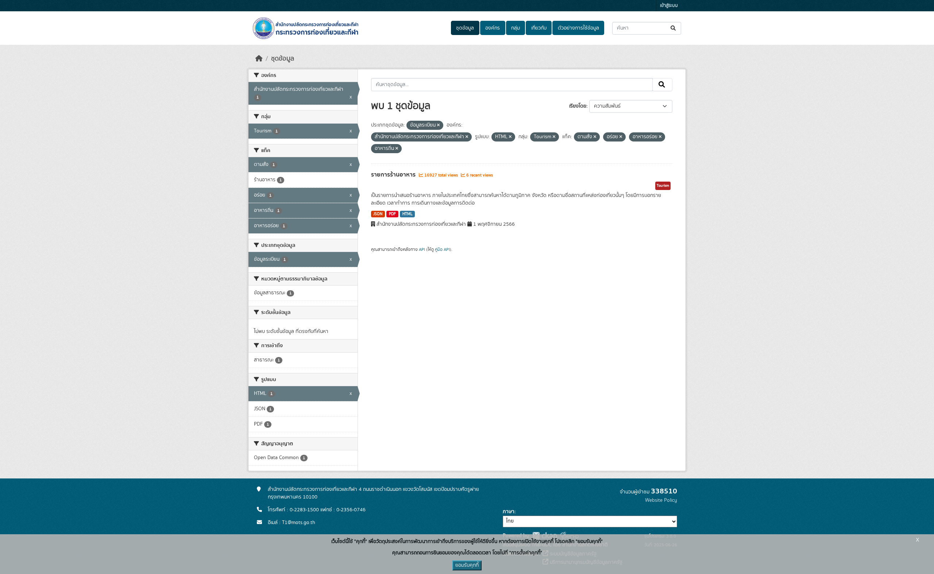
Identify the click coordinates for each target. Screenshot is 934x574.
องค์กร (492, 28)
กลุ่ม (515, 28)
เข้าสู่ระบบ (669, 5)
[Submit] (674, 28)
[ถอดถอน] (438, 125)
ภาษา (508, 511)
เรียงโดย (577, 106)
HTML (407, 214)
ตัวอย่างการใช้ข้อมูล (578, 28)
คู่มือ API (442, 249)
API (422, 249)
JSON (377, 214)
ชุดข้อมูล (465, 28)
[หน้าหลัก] (259, 58)
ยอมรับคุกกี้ (467, 565)
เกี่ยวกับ (539, 28)
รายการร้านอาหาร (394, 174)
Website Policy (661, 500)
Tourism (663, 185)
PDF (392, 214)
